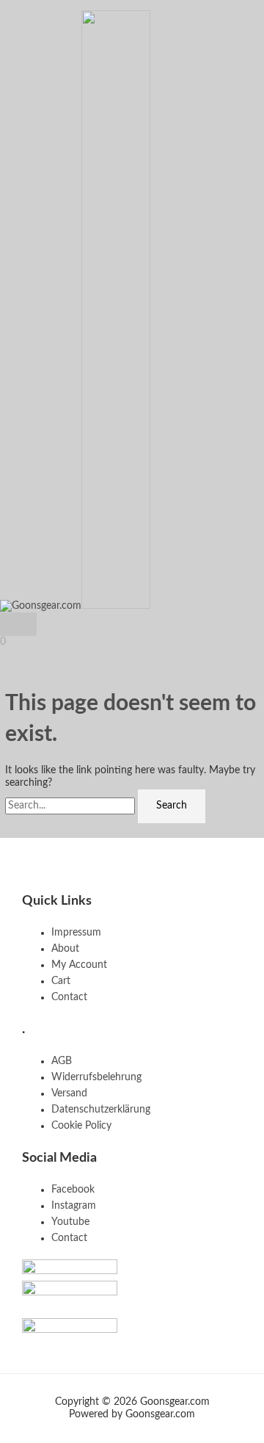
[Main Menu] (18, 624)
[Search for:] (71, 805)
